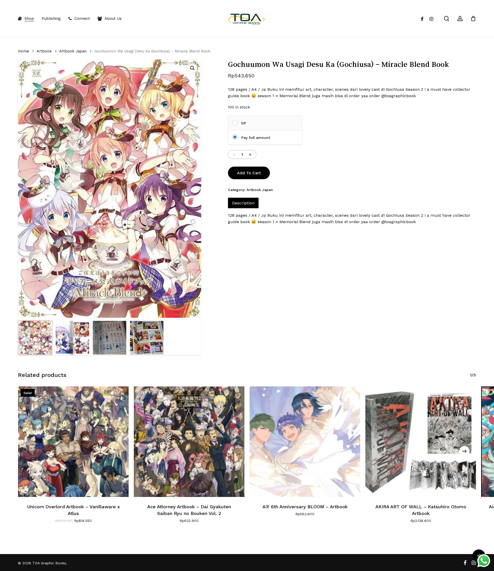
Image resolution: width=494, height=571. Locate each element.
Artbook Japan (73, 51)
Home (23, 51)
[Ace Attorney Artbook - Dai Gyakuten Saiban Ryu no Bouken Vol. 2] (189, 441)
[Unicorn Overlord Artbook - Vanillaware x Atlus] (73, 441)
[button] (192, 68)
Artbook (44, 51)
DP (243, 123)
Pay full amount (255, 137)
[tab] (243, 203)
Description (243, 203)
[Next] (464, 451)
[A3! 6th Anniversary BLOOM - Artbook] (305, 441)
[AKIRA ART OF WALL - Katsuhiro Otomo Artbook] (420, 441)
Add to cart (249, 172)
